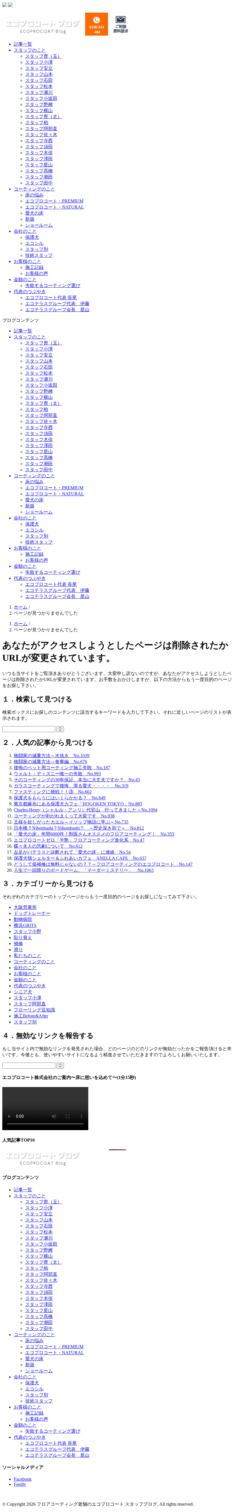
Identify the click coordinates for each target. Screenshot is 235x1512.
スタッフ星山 (39, 164)
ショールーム (39, 225)
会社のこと (25, 231)
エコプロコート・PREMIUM (54, 201)
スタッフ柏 (36, 122)
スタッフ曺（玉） (43, 56)
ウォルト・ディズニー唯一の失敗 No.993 (57, 773)
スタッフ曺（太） (43, 116)
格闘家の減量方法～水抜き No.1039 (51, 755)
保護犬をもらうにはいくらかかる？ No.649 (59, 797)
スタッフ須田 (39, 146)
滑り (18, 949)
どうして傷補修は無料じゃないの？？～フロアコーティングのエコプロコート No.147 (103, 864)
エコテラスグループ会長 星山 (57, 309)
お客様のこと (27, 261)
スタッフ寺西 (39, 140)
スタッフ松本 (39, 86)
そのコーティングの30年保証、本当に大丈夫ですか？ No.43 (77, 779)
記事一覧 (23, 44)
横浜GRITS (25, 925)
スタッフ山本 (39, 74)
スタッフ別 (36, 249)
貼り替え (23, 937)
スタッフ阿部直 (41, 128)
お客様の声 (36, 273)
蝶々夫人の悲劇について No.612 (48, 846)
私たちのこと (27, 955)
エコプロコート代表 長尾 (51, 297)
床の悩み (34, 195)
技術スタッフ (39, 255)
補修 (18, 943)
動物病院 (23, 919)
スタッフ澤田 (39, 158)
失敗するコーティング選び (52, 285)
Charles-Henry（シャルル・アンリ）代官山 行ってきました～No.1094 (85, 809)
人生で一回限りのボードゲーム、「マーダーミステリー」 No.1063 (84, 870)
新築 (29, 219)
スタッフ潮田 (39, 176)
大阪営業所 (25, 907)
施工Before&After (31, 1015)
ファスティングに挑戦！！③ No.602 (53, 791)
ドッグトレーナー (32, 913)
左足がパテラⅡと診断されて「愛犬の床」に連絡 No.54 (72, 852)
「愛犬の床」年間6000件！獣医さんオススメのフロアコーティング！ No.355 (94, 834)
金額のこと (25, 279)
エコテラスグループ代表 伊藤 (57, 303)
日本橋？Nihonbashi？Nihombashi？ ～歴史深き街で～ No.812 (79, 828)
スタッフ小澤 (39, 62)
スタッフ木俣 (39, 152)
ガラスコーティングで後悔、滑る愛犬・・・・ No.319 (71, 785)
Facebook (23, 1479)
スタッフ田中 (39, 182)
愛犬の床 (34, 213)
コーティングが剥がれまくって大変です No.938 (64, 815)
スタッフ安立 (39, 68)
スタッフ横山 (39, 110)
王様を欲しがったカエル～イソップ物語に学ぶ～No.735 (71, 822)
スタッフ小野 (27, 931)
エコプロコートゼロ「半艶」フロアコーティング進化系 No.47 (79, 840)
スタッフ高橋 (39, 170)
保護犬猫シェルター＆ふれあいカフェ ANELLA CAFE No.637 (80, 858)
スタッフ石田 (39, 80)
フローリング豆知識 (34, 1009)
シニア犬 (23, 991)
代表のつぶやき (30, 291)
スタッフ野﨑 (39, 104)
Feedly (20, 1484)
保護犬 (32, 237)
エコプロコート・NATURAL (54, 207)
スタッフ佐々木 (41, 134)
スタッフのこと (30, 50)
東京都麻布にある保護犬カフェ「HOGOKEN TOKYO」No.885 (78, 803)
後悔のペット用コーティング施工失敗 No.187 (62, 767)
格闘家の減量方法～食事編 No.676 (50, 761)
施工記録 (34, 267)
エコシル (34, 243)
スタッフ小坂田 (41, 98)
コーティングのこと (34, 188)
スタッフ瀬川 (39, 92)
